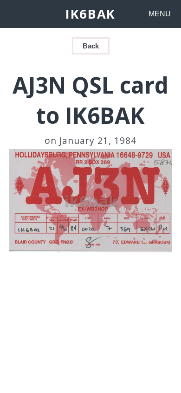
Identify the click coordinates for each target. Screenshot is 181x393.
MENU (160, 14)
